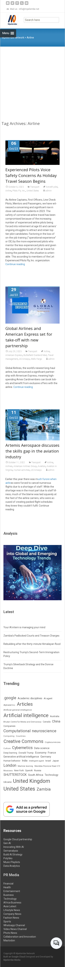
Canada (47, 722)
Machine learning (25, 766)
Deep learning (10, 753)
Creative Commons (23, 741)
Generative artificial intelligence (21, 756)
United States (33, 190)
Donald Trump (26, 752)
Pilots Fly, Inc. (18, 190)
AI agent (48, 698)
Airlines (8, 466)
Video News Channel (15, 929)
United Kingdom (31, 781)
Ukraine (7, 781)
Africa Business (12, 902)
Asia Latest (9, 906)
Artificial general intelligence (17, 710)
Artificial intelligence (26, 715)
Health (7, 887)
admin (49, 190)
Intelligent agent (36, 761)
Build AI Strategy (12, 854)
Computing (8, 736)
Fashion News (11, 917)
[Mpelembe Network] (9, 19)
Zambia (44, 789)
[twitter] (12, 4)
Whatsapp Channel (14, 925)
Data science (41, 748)
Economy (40, 752)
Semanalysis (10, 850)
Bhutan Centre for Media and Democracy (22, 722)
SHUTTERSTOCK (15, 774)
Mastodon (9, 940)
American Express (13, 355)
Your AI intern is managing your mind (24, 627)
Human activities (22, 470)
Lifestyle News (11, 910)
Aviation (42, 466)
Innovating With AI (13, 846)
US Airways (24, 359)
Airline (8, 190)
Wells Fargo (36, 359)
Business (8, 895)
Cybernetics (22, 747)
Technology (51, 774)
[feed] (22, 4)
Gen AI (7, 843)
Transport (34, 187)
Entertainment (11, 891)
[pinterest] (17, 4)
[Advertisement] (32, 80)
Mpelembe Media (11, 960)
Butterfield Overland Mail (35, 355)
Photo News (10, 932)
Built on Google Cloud (14, 956)
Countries (20, 736)
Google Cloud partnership (17, 839)
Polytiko (7, 858)
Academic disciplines (30, 698)
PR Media (11, 875)
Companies (9, 726)
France (52, 752)
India (24, 760)
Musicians (8, 770)
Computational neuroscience (29, 730)
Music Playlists (11, 862)
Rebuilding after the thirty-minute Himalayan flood (31, 643)
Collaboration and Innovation (19, 936)
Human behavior (11, 760)
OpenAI (29, 770)
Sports (7, 921)
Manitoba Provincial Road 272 (47, 766)
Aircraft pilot (52, 187)
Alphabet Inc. (9, 705)
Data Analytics (11, 865)
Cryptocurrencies (52, 742)
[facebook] (8, 4)
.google (9, 698)
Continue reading (15, 264)
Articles (25, 704)
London (9, 765)
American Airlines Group (25, 466)
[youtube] (26, 4)
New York (19, 770)
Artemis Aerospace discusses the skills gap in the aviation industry (32, 450)
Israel (48, 761)
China (56, 721)
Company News (12, 913)
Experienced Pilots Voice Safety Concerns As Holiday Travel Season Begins (31, 175)
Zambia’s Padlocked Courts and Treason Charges (31, 635)
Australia (54, 716)
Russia (37, 770)
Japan (55, 760)
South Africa (35, 774)
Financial (8, 883)
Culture (7, 748)
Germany (45, 756)
